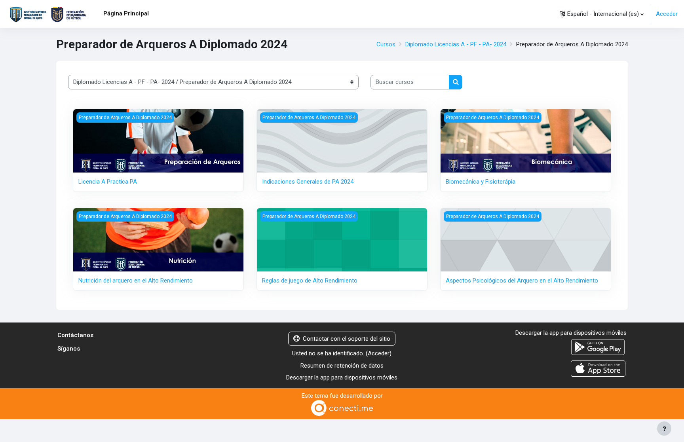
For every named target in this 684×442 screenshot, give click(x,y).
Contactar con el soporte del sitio (346, 338)
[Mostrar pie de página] (664, 428)
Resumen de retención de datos (342, 365)
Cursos (385, 44)
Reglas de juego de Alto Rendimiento (309, 280)
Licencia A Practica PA (107, 181)
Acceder (667, 13)
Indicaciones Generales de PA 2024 (307, 181)
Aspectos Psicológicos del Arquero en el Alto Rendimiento (522, 280)
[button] (601, 14)
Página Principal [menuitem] (126, 13)
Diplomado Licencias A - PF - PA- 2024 (455, 44)
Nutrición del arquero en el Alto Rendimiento (135, 280)
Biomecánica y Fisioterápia (480, 181)
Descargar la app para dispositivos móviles (341, 377)
